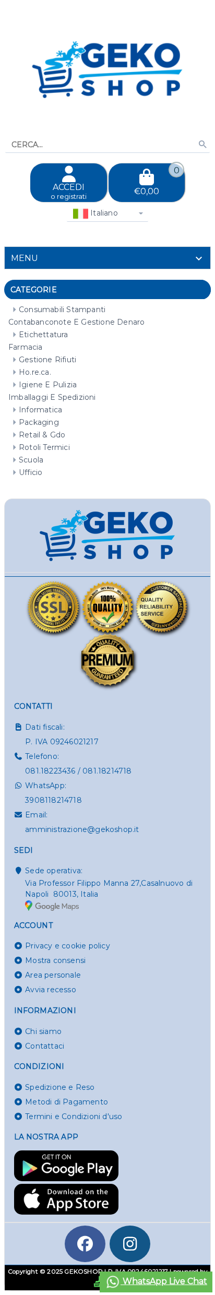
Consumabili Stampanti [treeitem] (62, 309)
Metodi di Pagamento (66, 1102)
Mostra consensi (55, 960)
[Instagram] (130, 1244)
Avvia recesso (50, 989)
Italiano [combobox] (103, 213)
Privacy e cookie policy (67, 946)
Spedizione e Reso (59, 1087)
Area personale (53, 975)
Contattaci (44, 1046)
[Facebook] (85, 1244)
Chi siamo (43, 1031)
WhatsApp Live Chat (164, 1281)
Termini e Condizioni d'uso (73, 1116)
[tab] (107, 258)
